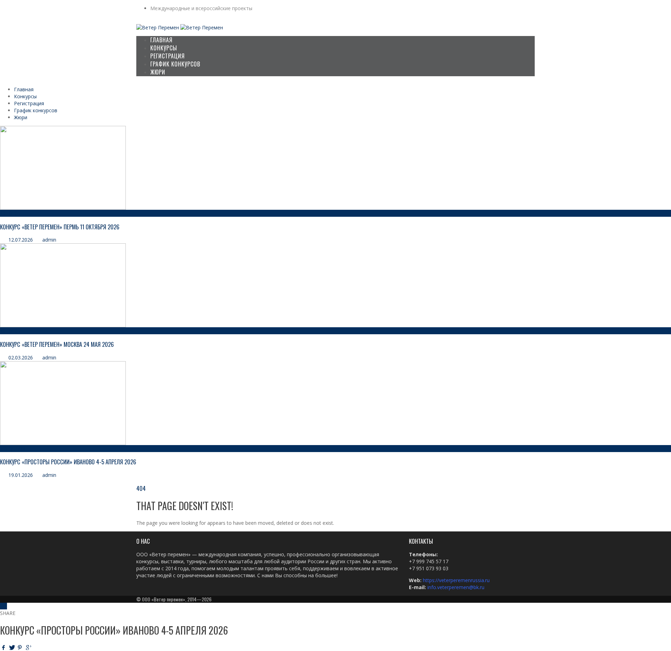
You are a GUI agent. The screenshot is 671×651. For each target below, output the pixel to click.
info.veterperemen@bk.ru (455, 587)
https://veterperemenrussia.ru (457, 580)
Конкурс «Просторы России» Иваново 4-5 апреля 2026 (68, 461)
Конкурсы (10, 213)
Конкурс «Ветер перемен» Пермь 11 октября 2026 (60, 226)
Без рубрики (13, 448)
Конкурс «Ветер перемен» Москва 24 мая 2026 (57, 344)
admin (49, 239)
